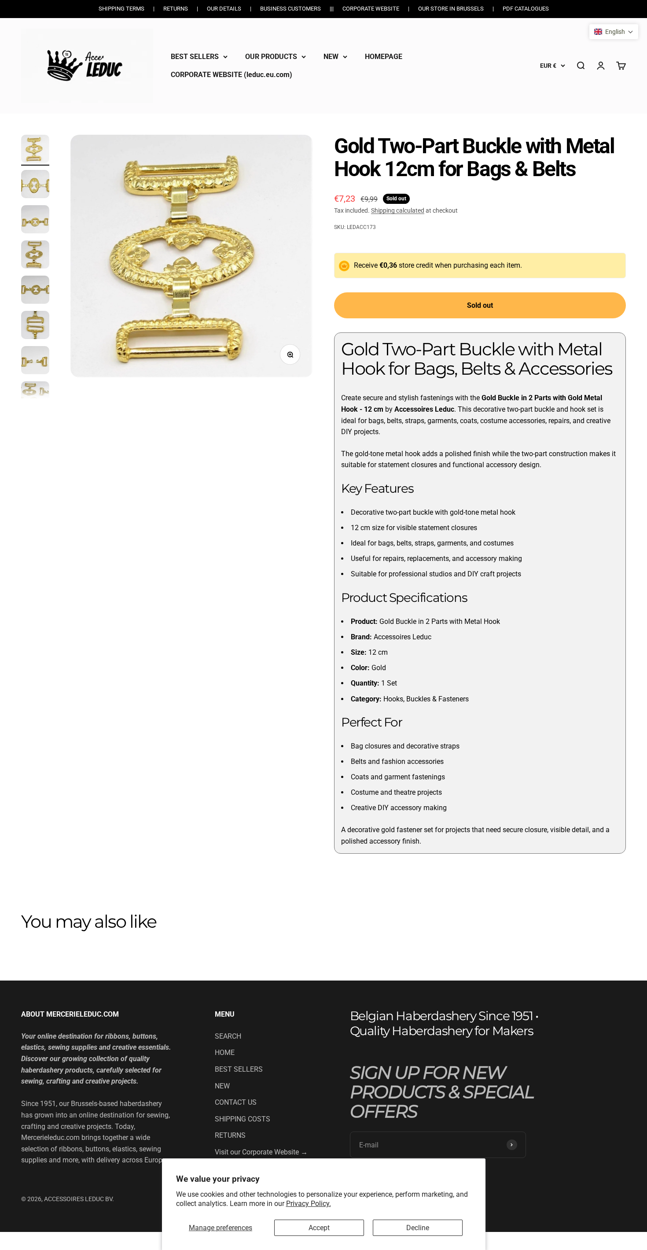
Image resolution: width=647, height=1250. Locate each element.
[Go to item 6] (35, 326)
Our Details (224, 8)
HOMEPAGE (383, 56)
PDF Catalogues (526, 8)
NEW (331, 56)
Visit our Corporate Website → (261, 1152)
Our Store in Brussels (451, 8)
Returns (175, 8)
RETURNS (230, 1135)
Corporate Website (370, 8)
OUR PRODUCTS (271, 56)
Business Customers (290, 8)
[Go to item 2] (35, 185)
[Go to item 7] (35, 361)
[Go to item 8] (35, 396)
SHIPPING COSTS (242, 1119)
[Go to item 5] (35, 291)
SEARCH (228, 1036)
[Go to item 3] (35, 220)
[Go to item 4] (35, 255)
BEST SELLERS (195, 56)
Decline (417, 1228)
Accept (319, 1228)
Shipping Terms (121, 8)
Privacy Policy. (308, 1203)
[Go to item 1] (35, 150)
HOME (225, 1052)
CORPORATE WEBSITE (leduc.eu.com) (231, 74)
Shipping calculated (397, 210)
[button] (614, 32)
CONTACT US (236, 1102)
